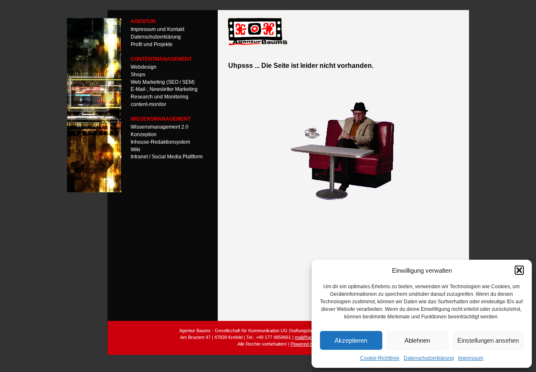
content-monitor (148, 104)
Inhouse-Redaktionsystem (160, 142)
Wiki (135, 149)
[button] (519, 270)
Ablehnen (417, 340)
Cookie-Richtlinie (379, 358)
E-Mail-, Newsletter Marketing (164, 89)
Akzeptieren (351, 340)
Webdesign (144, 67)
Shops (138, 74)
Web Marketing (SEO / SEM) (163, 82)
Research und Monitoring (159, 97)
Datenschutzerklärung (429, 358)
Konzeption (144, 134)
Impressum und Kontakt (157, 29)
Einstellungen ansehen (488, 340)
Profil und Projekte (152, 44)
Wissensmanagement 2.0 (159, 127)
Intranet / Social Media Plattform (167, 157)
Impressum (470, 358)
